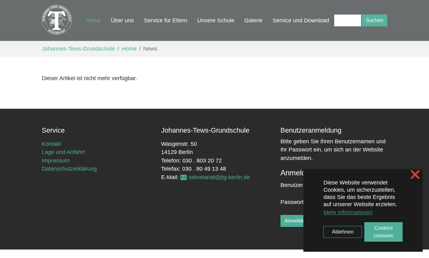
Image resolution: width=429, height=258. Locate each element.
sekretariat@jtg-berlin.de (219, 177)
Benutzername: (295, 185)
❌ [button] (415, 175)
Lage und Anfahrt (63, 152)
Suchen (374, 20)
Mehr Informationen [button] (347, 212)
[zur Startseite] (57, 20)
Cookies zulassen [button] (383, 231)
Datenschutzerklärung (69, 169)
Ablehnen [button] (343, 231)
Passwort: (292, 202)
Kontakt (51, 144)
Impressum (56, 160)
